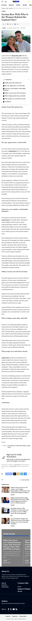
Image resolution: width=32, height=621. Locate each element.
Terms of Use (17, 464)
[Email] (10, 24)
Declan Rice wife (17, 55)
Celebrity (4, 11)
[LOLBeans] (16, 1)
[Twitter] (10, 609)
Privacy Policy (13, 466)
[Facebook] (8, 609)
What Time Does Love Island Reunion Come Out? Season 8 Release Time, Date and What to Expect (12, 544)
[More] (17, 24)
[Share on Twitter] (8, 24)
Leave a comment (25, 479)
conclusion (8, 101)
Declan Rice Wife (20, 445)
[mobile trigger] (3, 2)
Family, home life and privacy (13, 83)
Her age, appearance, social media (15, 85)
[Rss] (16, 609)
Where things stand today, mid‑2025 (15, 96)
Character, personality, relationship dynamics (14, 89)
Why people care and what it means (15, 98)
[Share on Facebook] (5, 24)
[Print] (15, 24)
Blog (12, 515)
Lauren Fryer (5, 220)
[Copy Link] (13, 24)
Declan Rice (12, 151)
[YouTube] (13, 609)
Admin (4, 28)
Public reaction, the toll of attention (15, 93)
